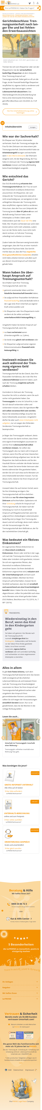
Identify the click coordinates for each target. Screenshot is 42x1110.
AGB (9, 1070)
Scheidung (11, 503)
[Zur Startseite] (12, 3)
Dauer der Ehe (26, 221)
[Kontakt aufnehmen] (33, 3)
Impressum (29, 1070)
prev (3, 738)
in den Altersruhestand (16, 155)
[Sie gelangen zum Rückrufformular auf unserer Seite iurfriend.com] (9, 838)
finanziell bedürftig (11, 300)
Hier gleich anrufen (13, 848)
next (38, 738)
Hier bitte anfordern (14, 791)
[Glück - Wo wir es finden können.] (36, 1070)
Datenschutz (18, 1070)
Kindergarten (9, 641)
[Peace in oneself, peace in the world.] (4, 934)
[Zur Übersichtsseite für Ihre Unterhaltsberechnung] (8, 809)
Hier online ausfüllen (14, 820)
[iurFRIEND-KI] (30, 3)
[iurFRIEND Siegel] (12, 1035)
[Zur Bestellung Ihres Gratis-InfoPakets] (10, 781)
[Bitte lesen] (6, 3)
